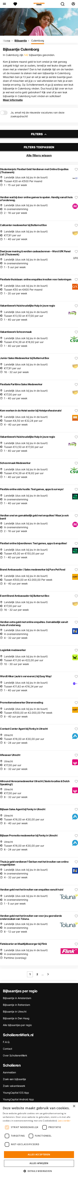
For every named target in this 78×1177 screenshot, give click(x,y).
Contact (7, 1048)
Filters (37, 134)
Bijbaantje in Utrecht (14, 1011)
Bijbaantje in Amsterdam (17, 998)
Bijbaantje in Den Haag (16, 1018)
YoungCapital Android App (18, 1099)
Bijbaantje (21, 40)
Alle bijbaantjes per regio (17, 1025)
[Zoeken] (64, 4)
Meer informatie (13, 99)
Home (6, 40)
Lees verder (64, 1120)
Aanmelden (9, 1072)
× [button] (74, 1106)
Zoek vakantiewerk (14, 1085)
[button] (39, 1171)
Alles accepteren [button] (39, 1154)
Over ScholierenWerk (15, 1055)
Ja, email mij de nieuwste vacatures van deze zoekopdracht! (37, 114)
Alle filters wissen (39, 155)
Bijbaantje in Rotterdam (16, 1004)
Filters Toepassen (39, 147)
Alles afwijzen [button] (39, 1163)
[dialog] (39, 1139)
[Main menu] (4, 4)
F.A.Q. (6, 1041)
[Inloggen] (73, 4)
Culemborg (37, 40)
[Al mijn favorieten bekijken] (15, 4)
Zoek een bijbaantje (14, 1079)
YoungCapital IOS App (16, 1092)
